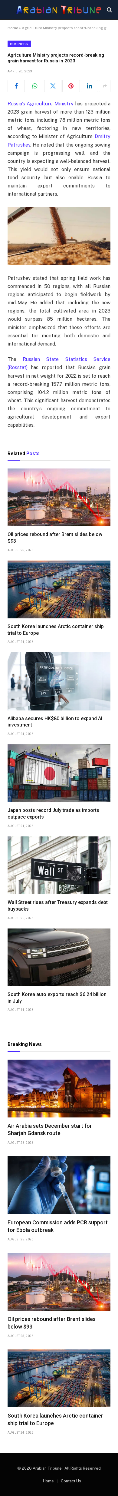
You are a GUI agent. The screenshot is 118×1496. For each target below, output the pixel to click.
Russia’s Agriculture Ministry (41, 104)
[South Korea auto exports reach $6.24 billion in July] (59, 957)
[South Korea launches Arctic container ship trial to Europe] (59, 589)
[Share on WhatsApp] (34, 86)
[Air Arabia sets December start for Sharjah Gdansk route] (59, 1088)
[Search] (109, 10)
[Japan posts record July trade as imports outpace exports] (59, 773)
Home (13, 28)
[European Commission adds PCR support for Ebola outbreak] (59, 1185)
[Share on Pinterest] (71, 86)
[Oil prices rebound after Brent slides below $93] (59, 497)
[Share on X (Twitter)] (52, 86)
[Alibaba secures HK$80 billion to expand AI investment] (59, 681)
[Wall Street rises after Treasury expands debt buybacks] (59, 865)
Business (19, 44)
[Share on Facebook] (16, 86)
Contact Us (71, 1481)
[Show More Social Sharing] (104, 86)
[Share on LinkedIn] (89, 86)
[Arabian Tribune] (58, 9)
